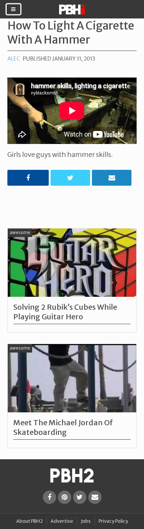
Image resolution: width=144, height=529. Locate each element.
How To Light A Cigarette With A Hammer (70, 32)
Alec (13, 58)
